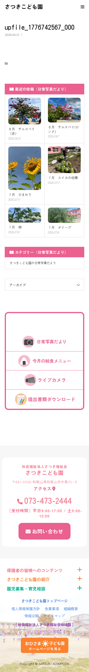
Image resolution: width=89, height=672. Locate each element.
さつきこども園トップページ (44, 600)
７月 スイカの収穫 (63, 177)
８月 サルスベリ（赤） (21, 131)
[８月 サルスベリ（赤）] (24, 111)
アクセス (42, 488)
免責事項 (52, 608)
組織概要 (71, 608)
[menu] (82, 6)
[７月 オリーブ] (64, 215)
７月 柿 (15, 227)
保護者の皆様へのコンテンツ (34, 570)
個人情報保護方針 (25, 608)
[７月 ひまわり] (24, 168)
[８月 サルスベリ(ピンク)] (64, 110)
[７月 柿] (24, 215)
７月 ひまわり (20, 194)
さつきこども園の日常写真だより (33, 263)
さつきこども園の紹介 (28, 579)
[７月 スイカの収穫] (64, 159)
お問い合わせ (47, 531)
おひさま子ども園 (42, 631)
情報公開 (31, 615)
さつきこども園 (24, 6)
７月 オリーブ (59, 227)
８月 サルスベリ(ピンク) (63, 129)
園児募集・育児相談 (26, 588)
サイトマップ (54, 615)
